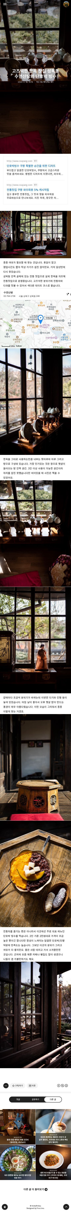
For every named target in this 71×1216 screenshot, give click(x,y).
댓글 (18, 1099)
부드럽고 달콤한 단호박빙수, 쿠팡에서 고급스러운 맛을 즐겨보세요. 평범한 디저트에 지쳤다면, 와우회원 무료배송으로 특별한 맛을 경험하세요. (35, 172)
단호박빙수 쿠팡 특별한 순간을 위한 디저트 (31, 166)
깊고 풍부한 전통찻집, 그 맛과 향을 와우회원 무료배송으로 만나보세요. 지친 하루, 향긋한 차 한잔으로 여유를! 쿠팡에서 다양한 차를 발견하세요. (34, 196)
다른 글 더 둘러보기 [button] (34, 1189)
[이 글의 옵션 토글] (6, 1085)
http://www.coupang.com (19, 161)
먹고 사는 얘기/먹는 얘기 (44, 82)
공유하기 (35, 1099)
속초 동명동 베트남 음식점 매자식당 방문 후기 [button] (18, 1162)
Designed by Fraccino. (35, 1208)
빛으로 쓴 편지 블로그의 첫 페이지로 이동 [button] (35, 4)
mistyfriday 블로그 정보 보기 (66, 4)
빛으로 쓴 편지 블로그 (5, 1207)
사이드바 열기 (5, 4)
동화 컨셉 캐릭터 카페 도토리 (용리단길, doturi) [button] (18, 1127)
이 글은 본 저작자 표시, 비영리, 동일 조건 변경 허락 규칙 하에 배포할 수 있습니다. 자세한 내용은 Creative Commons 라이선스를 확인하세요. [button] (62, 1085)
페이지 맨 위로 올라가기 (66, 1207)
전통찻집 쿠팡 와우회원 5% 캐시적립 (28, 190)
